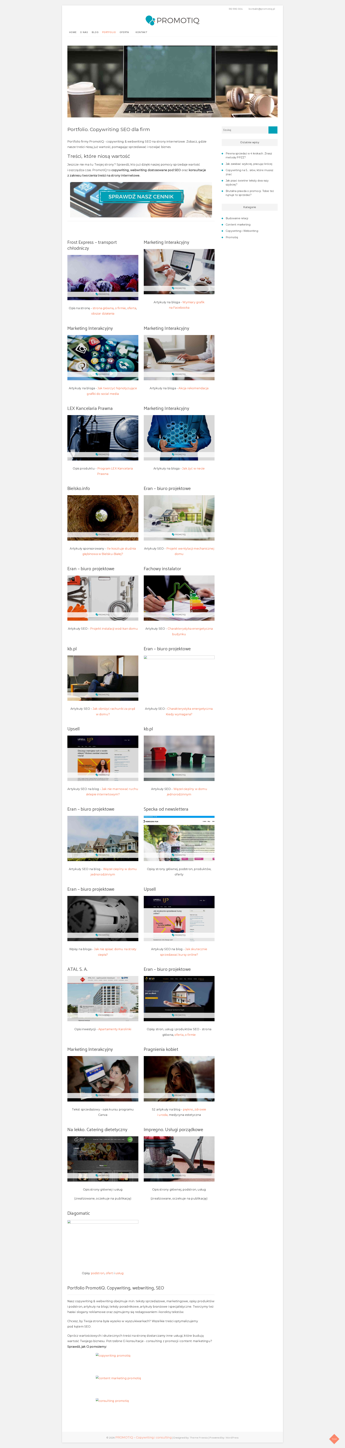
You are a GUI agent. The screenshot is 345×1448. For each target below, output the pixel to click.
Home (73, 32)
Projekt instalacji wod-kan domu (114, 628)
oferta (131, 308)
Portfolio (109, 32)
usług (119, 1273)
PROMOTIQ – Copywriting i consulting (143, 1437)
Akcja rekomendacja (193, 388)
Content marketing (238, 224)
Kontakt (141, 32)
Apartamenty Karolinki (114, 1029)
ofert (109, 1273)
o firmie (120, 308)
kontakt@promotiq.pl (261, 8)
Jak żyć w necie (193, 468)
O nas (84, 32)
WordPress (232, 1437)
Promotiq (232, 237)
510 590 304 (235, 8)
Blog (95, 32)
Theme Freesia (199, 1437)
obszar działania (102, 313)
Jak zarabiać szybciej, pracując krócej (249, 164)
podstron (98, 1273)
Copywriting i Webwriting (242, 231)
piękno (188, 1109)
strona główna (103, 308)
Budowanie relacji (237, 218)
